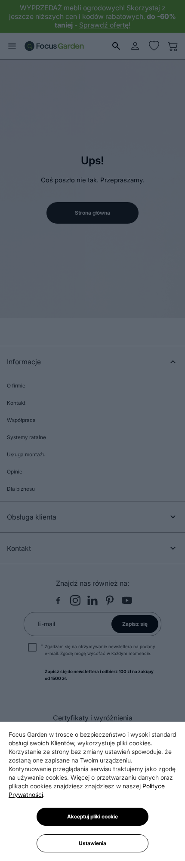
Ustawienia (92, 843)
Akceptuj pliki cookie (92, 816)
